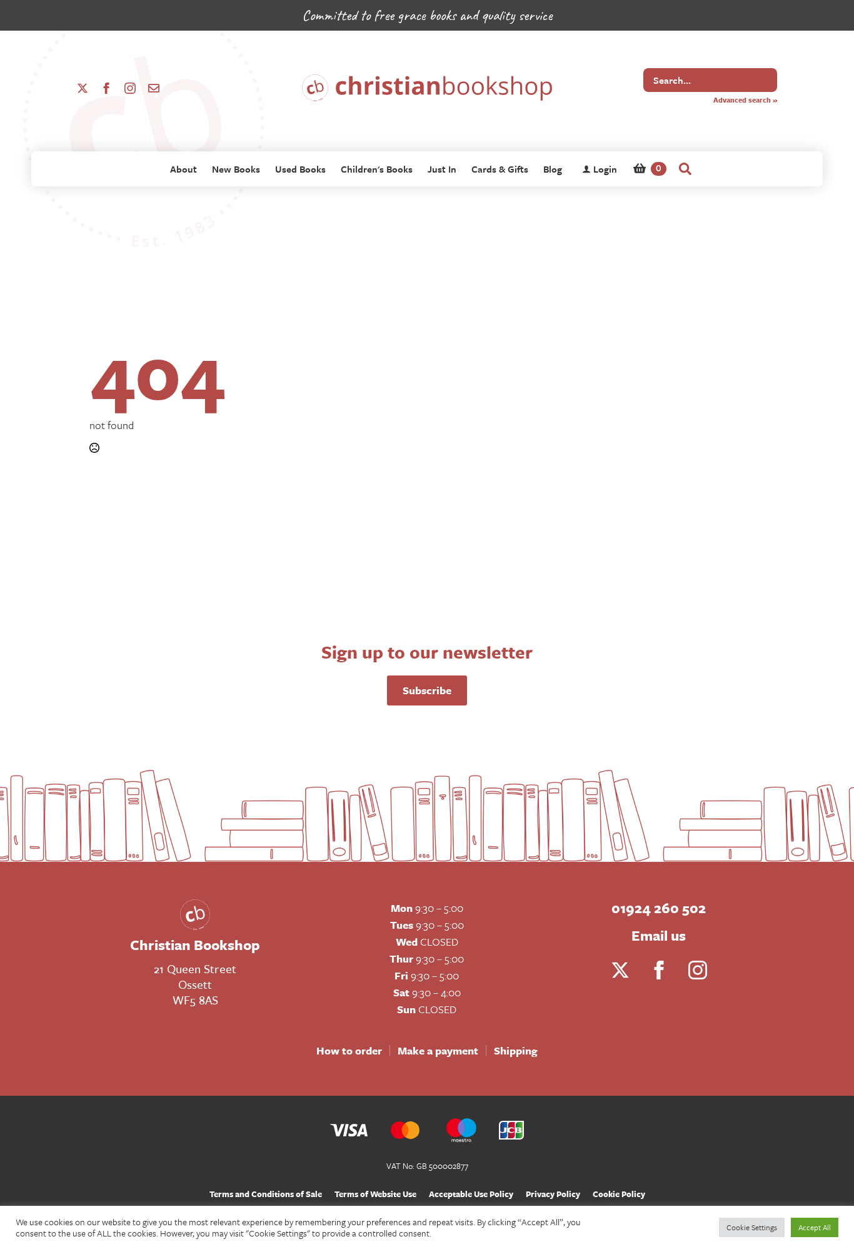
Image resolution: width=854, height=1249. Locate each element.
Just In (442, 169)
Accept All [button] (814, 1227)
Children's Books (377, 169)
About (183, 169)
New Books (236, 169)
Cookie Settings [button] (751, 1227)
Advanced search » (745, 99)
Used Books (300, 169)
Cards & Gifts (499, 169)
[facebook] (106, 88)
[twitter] (82, 88)
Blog (552, 169)
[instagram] (130, 88)
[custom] (153, 88)
